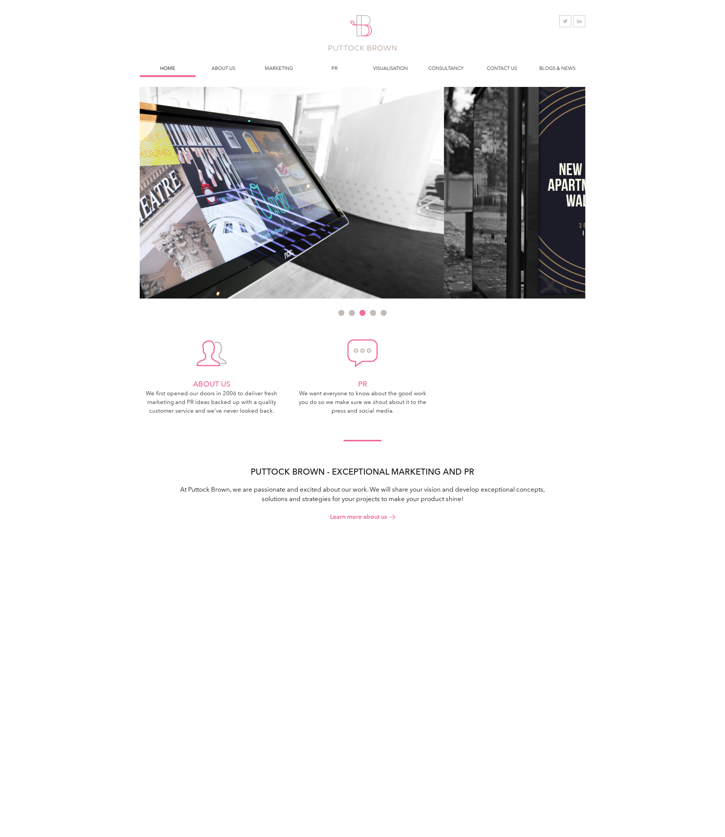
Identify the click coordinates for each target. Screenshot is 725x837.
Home (167, 68)
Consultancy (446, 68)
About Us (223, 68)
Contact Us (502, 68)
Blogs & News (557, 68)
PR (335, 68)
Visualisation (390, 68)
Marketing (279, 68)
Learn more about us (358, 516)
